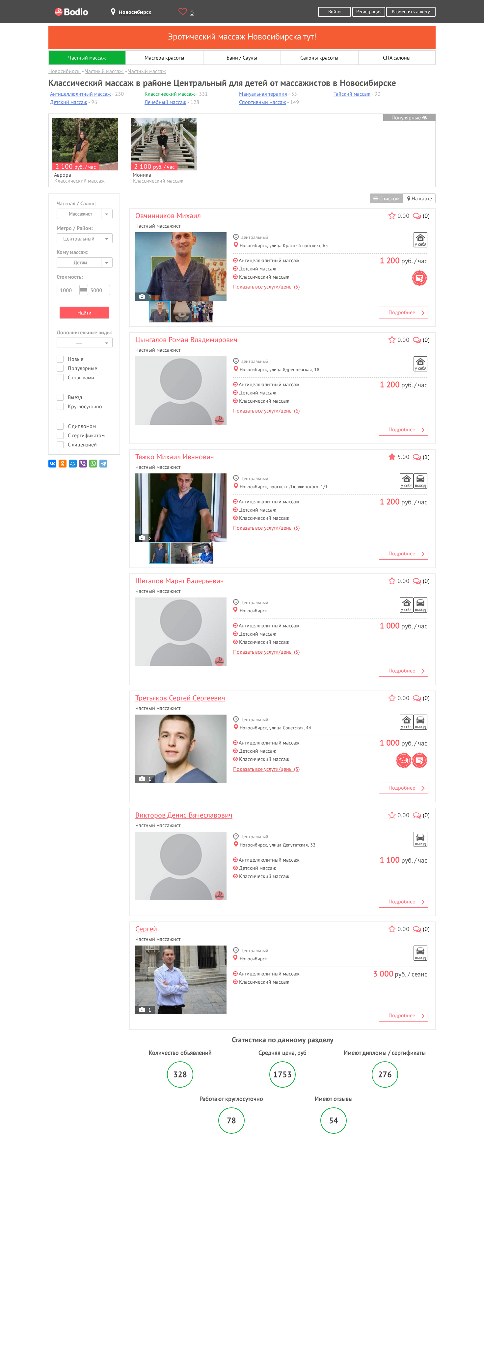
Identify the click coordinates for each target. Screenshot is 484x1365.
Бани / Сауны (242, 57)
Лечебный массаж (165, 102)
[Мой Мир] (73, 466)
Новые (75, 359)
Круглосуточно (85, 406)
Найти (84, 313)
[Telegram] (103, 466)
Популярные (406, 117)
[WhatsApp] (93, 466)
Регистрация (369, 11)
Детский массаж (68, 102)
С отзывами (81, 377)
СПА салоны (397, 57)
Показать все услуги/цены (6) (266, 410)
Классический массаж (170, 93)
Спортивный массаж (262, 102)
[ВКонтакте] (52, 466)
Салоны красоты (319, 57)
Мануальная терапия (263, 93)
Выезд (75, 397)
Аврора (62, 174)
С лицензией (82, 444)
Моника (142, 174)
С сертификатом (86, 435)
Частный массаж (87, 57)
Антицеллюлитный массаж (80, 93)
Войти (334, 11)
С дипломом (82, 426)
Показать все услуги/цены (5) (266, 286)
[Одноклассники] (63, 466)
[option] (85, 151)
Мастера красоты (164, 57)
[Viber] (83, 466)
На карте (421, 198)
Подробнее (402, 312)
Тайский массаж (352, 93)
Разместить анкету (411, 11)
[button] (181, 312)
